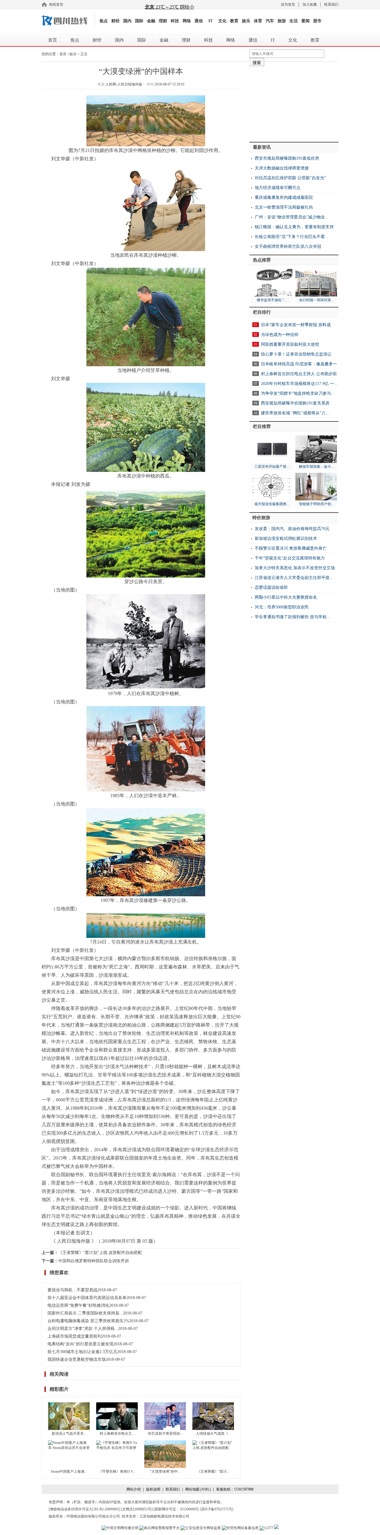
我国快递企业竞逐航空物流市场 (77, 1359)
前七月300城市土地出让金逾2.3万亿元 (82, 1352)
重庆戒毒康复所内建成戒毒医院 (284, 197)
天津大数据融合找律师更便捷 (282, 168)
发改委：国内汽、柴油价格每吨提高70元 (292, 529)
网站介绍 (133, 1489)
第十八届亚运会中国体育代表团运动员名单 (87, 1297)
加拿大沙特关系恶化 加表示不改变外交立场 (295, 568)
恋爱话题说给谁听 (271, 587)
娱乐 (246, 21)
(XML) (205, 1489)
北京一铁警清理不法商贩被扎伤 (284, 207)
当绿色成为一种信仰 (279, 334)
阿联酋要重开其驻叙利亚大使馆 (290, 344)
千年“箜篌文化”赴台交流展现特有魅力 (290, 558)
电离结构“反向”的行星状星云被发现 (80, 1344)
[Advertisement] (293, 102)
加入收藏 (310, 4)
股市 (317, 21)
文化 (222, 21)
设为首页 (288, 4)
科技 (175, 21)
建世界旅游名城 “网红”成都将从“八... (295, 413)
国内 (127, 21)
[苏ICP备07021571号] (216, 1509)
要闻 (305, 21)
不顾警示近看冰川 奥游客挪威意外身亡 (291, 548)
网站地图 (192, 1489)
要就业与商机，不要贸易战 (72, 1290)
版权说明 (153, 1489)
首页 (52, 40)
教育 (234, 21)
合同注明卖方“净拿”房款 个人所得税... (83, 1328)
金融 (151, 21)
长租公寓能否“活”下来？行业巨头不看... (291, 236)
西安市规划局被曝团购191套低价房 (287, 158)
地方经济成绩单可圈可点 (277, 187)
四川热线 (68, 20)
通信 (198, 21)
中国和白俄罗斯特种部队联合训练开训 (93, 1261)
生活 (293, 21)
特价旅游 (261, 517)
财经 (115, 21)
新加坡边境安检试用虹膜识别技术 (286, 538)
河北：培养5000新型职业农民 (282, 607)
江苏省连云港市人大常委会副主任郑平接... (294, 577)
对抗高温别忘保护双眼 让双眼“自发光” (290, 178)
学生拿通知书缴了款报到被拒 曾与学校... (292, 617)
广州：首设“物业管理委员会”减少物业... (291, 217)
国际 (139, 21)
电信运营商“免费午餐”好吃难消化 (78, 1305)
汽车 (270, 21)
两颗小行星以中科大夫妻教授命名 (286, 597)
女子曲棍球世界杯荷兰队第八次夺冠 (288, 246)
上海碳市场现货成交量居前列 (75, 1336)
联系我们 (331, 4)
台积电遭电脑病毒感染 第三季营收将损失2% (88, 1321)
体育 (258, 21)
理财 (163, 21)
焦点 (103, 21)
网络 (187, 21)
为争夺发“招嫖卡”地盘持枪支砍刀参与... (298, 393)
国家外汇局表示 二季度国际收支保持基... (85, 1313)
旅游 (282, 21)
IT (210, 21)
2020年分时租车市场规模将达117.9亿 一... (299, 383)
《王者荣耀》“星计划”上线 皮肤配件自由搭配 (100, 1252)
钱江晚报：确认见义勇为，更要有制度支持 (294, 227)
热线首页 (56, 4)
